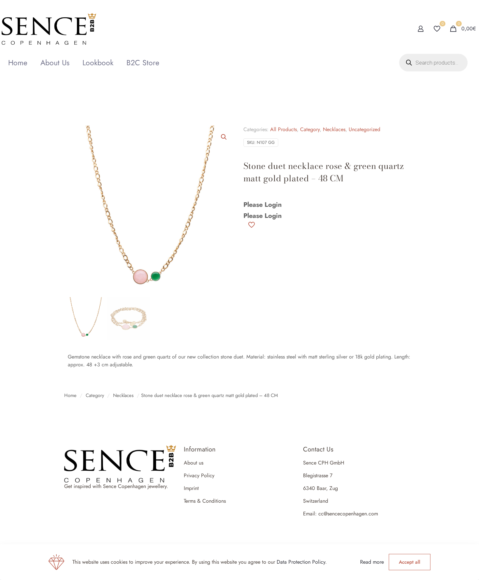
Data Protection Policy (301, 562)
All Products (283, 129)
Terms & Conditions (205, 501)
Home (70, 395)
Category (310, 129)
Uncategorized (364, 129)
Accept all (409, 562)
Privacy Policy (199, 475)
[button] (224, 137)
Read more (372, 562)
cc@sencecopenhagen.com (348, 513)
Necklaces (334, 129)
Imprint (191, 488)
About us (193, 462)
